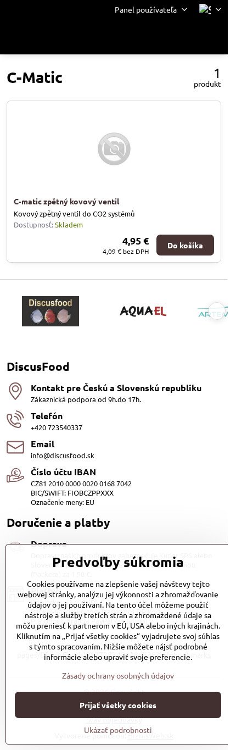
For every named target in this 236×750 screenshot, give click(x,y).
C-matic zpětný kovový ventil (66, 201)
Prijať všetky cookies (118, 705)
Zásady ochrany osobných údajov (118, 675)
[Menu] (214, 37)
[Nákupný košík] (188, 37)
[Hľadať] (162, 37)
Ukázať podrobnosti (118, 730)
